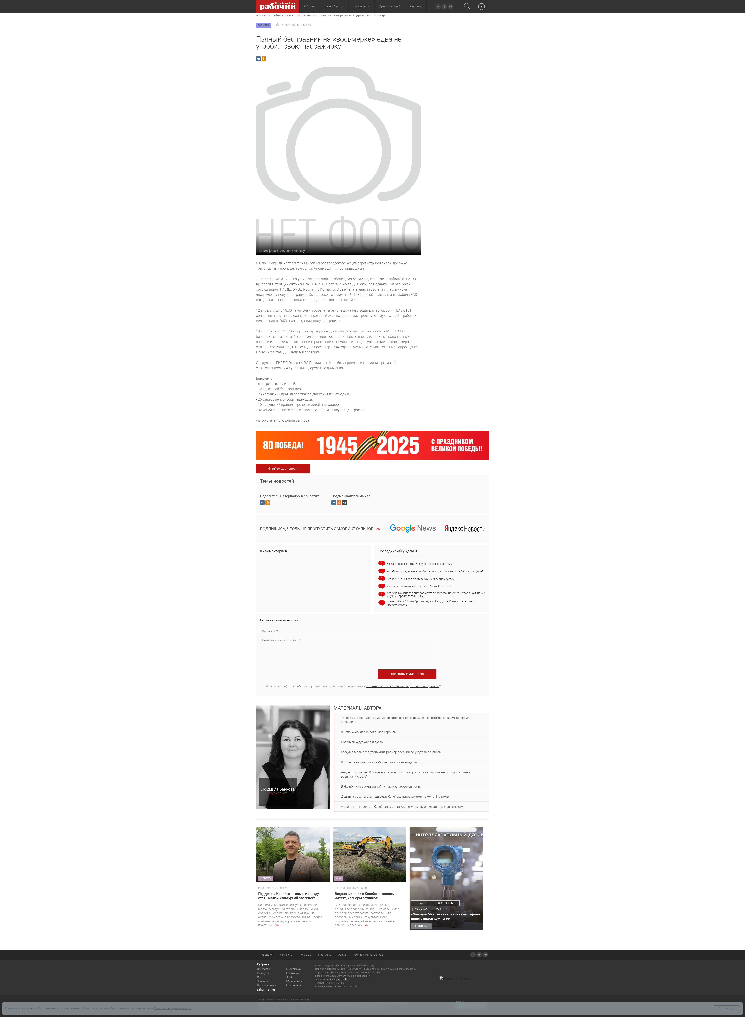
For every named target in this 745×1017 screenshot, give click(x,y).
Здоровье (263, 981)
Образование (294, 981)
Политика (292, 973)
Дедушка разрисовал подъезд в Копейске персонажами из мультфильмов (395, 796)
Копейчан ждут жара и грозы (362, 742)
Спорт (261, 977)
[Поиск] (467, 6)
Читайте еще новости (283, 468)
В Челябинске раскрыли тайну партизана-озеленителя (380, 786)
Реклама (416, 6)
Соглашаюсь (726, 1008)
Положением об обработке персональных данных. (402, 686)
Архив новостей (389, 6)
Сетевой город (334, 6)
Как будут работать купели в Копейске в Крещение (419, 586)
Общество (263, 969)
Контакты (286, 954)
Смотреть (444, 903)
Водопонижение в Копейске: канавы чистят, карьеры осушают (365, 896)
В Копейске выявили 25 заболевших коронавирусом (379, 762)
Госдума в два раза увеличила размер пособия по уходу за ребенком (391, 752)
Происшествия (266, 985)
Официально (294, 985)
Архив (342, 954)
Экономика (293, 969)
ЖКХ (289, 977)
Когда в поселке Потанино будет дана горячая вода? (420, 563)
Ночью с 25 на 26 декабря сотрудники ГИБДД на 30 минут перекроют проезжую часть (430, 603)
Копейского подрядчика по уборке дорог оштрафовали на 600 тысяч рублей (435, 571)
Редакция (266, 954)
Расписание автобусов (368, 954)
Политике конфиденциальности (172, 1008)
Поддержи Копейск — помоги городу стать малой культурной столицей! (288, 896)
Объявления (361, 6)
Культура (263, 973)
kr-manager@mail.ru (337, 979)
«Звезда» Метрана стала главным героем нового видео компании (446, 916)
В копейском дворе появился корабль (368, 732)
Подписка (324, 954)
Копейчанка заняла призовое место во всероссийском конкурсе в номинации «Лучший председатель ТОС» (436, 594)
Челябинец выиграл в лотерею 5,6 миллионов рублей (420, 579)
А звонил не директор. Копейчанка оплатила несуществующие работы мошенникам (402, 807)
